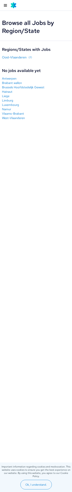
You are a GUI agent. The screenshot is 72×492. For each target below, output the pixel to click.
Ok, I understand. (36, 484)
